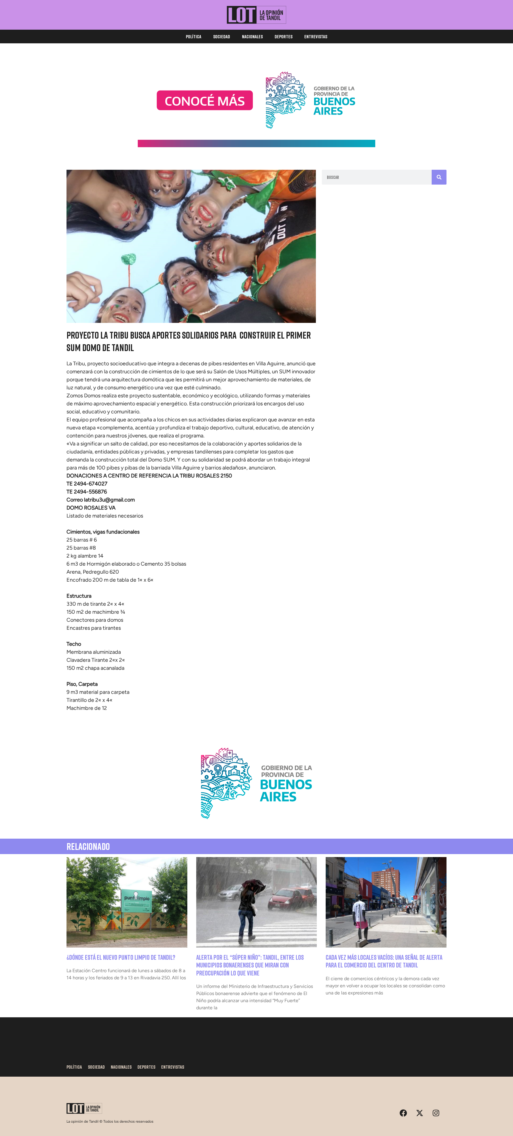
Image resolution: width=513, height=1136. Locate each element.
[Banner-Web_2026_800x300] (256, 826)
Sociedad (221, 36)
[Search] (439, 177)
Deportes (283, 36)
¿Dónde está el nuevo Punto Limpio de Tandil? (120, 957)
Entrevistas (315, 36)
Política (193, 36)
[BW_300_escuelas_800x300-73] (256, 145)
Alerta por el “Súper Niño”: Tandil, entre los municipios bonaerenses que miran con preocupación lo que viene (250, 965)
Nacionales (252, 36)
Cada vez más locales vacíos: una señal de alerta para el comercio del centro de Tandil (384, 961)
